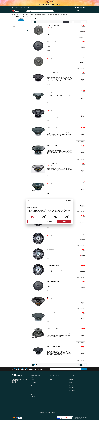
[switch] (43, 217)
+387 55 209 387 (33, 382)
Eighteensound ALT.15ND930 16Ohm (53, 90)
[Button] (52, 11)
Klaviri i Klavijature (32, 14)
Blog (18, 7)
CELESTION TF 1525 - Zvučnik (52, 234)
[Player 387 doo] (16, 11)
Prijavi (84, 369)
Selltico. (60, 412)
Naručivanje (71, 379)
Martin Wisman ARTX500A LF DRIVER (53, 25)
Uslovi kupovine (71, 377)
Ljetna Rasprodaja (16, 14)
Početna (13, 16)
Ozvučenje (44, 14)
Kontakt (28, 7)
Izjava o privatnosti (72, 390)
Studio (48, 14)
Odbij (35, 221)
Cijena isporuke (71, 384)
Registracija (52, 379)
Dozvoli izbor (49, 221)
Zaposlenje (24, 7)
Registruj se (84, 7)
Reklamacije (71, 385)
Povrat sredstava (71, 387)
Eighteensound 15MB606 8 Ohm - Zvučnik (53, 346)
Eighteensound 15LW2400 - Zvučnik (52, 328)
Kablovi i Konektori (63, 14)
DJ (23, 14)
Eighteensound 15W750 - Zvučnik (52, 163)
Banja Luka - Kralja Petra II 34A (35, 393)
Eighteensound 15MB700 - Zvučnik (52, 109)
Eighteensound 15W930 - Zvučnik (52, 182)
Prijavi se (81, 7)
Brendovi (16, 7)
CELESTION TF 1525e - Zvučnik (52, 249)
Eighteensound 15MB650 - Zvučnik (52, 72)
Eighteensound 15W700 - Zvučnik (52, 145)
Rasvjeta (57, 14)
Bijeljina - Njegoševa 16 (34, 377)
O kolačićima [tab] (65, 204)
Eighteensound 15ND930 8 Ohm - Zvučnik (53, 297)
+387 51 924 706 (33, 396)
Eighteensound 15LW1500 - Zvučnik (52, 312)
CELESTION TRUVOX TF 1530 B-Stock (53, 265)
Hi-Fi (21, 14)
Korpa (51, 377)
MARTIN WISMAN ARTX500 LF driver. (53, 281)
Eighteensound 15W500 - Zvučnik (52, 127)
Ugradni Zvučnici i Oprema (24, 16)
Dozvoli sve (64, 221)
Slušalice (52, 14)
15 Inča (51, 27)
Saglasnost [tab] (34, 204)
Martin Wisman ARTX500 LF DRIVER (53, 41)
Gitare (26, 14)
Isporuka (70, 382)
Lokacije (21, 7)
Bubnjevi (39, 14)
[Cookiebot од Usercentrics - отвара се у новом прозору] (67, 201)
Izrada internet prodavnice (55, 412)
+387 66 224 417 (33, 384)
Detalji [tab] (49, 204)
